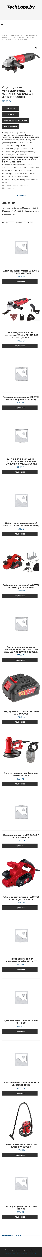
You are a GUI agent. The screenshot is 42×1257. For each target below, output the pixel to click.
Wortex (11, 188)
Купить (11, 114)
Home (4, 35)
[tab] (21, 195)
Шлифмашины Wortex (20, 185)
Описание (21, 195)
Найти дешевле (10, 126)
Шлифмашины (16, 35)
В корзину (10, 108)
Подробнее (20, 281)
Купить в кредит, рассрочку (15, 120)
